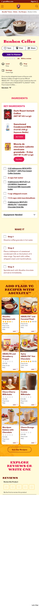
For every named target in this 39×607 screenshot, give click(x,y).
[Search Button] (36, 6)
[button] (6, 88)
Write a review (26, 58)
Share (33, 48)
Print (21, 48)
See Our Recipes (19, 449)
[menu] (2, 6)
